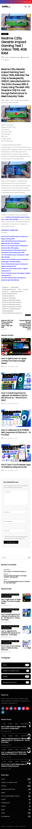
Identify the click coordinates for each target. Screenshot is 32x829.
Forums (16, 826)
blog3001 (6, 569)
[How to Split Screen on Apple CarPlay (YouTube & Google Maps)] (16, 346)
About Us (3, 826)
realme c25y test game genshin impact (12, 308)
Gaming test (6, 287)
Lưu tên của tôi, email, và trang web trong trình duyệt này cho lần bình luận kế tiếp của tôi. (16, 537)
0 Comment (26, 57)
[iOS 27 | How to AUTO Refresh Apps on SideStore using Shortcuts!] (16, 452)
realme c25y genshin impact (9, 298)
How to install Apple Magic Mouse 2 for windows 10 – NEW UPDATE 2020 (17, 582)
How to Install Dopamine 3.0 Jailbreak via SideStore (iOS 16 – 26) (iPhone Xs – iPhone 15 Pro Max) (14, 396)
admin (5, 366)
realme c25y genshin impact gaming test (12, 302)
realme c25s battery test (17, 291)
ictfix (20, 289)
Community (22, 826)
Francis (6, 574)
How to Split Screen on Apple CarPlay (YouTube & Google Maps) (13, 360)
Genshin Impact (15, 287)
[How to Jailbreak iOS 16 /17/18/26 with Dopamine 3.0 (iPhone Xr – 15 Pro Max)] (16, 418)
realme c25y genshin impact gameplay (11, 300)
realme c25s (6, 291)
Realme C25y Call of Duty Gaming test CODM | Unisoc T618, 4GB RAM (7, 325)
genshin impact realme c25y (9, 289)
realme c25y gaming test (8, 296)
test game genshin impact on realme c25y (12, 313)
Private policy (10, 826)
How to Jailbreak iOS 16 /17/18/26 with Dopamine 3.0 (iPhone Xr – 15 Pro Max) (16, 432)
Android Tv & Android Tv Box (9, 782)
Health (3, 792)
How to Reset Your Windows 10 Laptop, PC (15, 571)
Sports (3, 809)
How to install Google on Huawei (10, 796)
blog (5, 580)
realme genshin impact (8, 311)
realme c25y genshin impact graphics (11, 304)
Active (5, 340)
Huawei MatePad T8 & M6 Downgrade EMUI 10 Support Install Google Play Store (25, 325)
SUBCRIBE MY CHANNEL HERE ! (9, 230)
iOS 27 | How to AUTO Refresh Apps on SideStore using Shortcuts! (16, 465)
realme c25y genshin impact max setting (12, 306)
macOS (3, 799)
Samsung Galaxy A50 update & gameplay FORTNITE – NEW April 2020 (15, 576)
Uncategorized (8, 342)
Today (18, 340)
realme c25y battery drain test (10, 293)
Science (3, 806)
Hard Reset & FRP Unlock (8, 789)
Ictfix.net (26, 289)
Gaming (5, 34)
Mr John (7, 57)
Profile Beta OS (5, 803)
